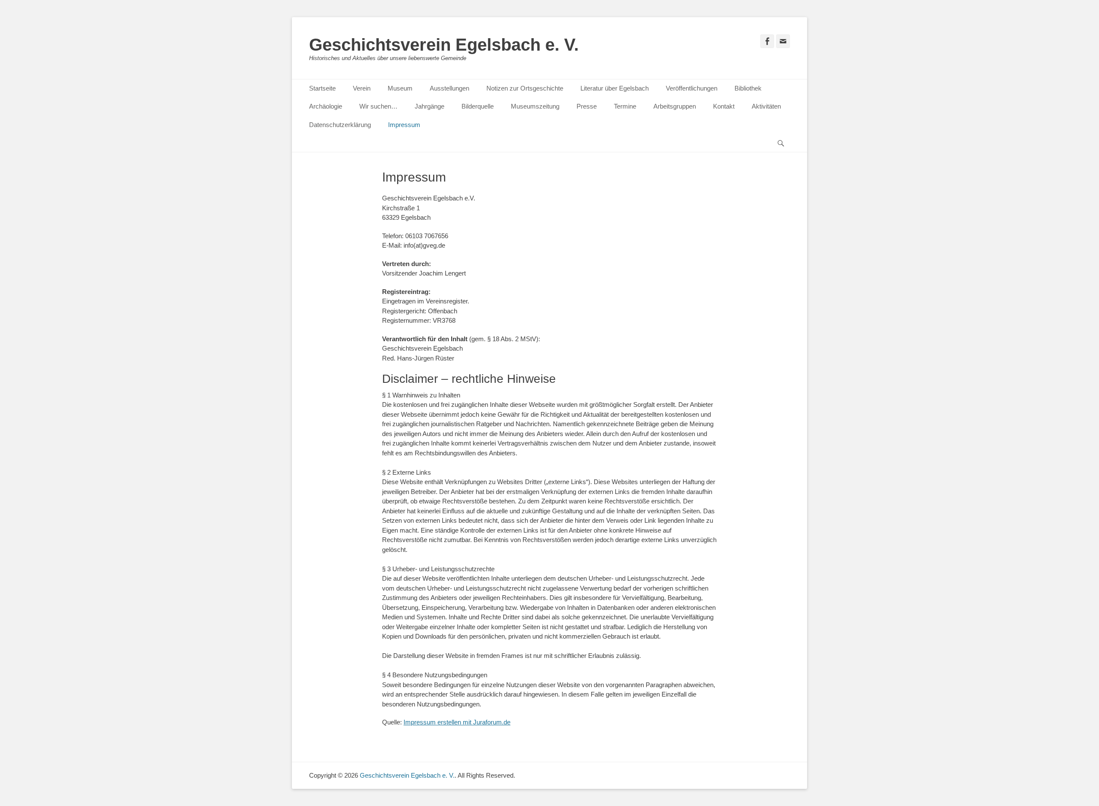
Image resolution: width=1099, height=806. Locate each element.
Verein (361, 88)
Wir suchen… (378, 106)
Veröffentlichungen (691, 88)
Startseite (322, 88)
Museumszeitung (535, 106)
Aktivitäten (766, 106)
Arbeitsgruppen (674, 106)
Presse (587, 106)
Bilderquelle (477, 106)
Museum (400, 88)
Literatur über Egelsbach (614, 88)
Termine (625, 106)
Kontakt (724, 106)
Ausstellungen (449, 88)
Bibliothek (748, 88)
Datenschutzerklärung (340, 124)
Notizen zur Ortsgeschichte (524, 88)
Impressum (404, 124)
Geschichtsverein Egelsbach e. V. (444, 44)
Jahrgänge (429, 106)
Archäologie (325, 106)
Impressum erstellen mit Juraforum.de (457, 722)
